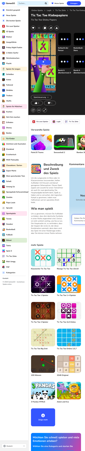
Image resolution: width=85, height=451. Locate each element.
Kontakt (5, 278)
